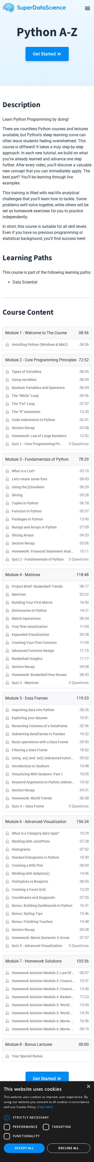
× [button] (88, 1086)
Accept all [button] (24, 1148)
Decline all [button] (68, 1148)
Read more (44, 1107)
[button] (87, 8)
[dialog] (47, 1121)
